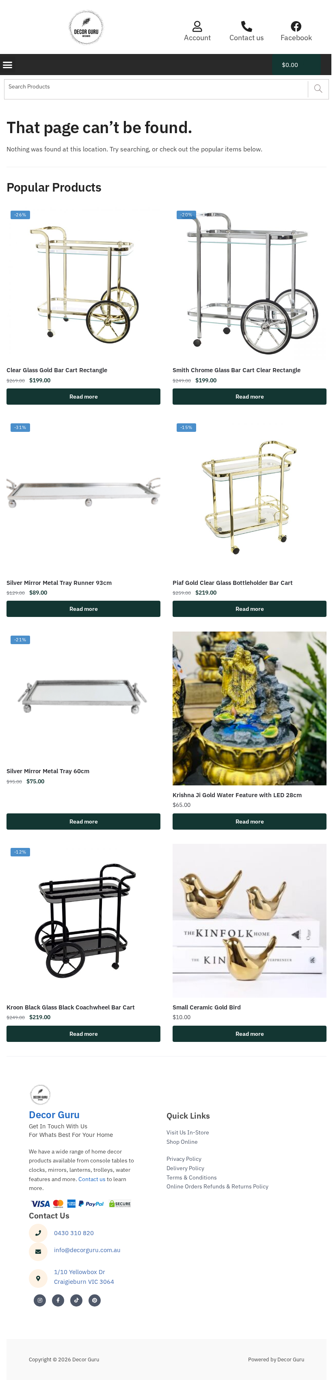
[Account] (197, 26)
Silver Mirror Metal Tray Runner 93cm (59, 582)
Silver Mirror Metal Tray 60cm (47, 771)
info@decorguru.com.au (87, 1250)
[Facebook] (296, 26)
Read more (83, 396)
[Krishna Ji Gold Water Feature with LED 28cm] (250, 708)
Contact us (246, 37)
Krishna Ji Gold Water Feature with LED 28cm (237, 795)
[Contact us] (246, 26)
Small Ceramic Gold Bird (207, 1007)
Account (197, 37)
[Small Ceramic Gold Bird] (250, 921)
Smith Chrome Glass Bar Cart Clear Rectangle (237, 370)
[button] (7, 64)
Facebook (296, 37)
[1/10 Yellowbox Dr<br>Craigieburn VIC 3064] (38, 1278)
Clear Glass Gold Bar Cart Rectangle (56, 370)
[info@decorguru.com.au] (38, 1251)
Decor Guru (54, 1114)
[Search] (318, 89)
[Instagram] (40, 1300)
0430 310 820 (74, 1233)
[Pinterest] (95, 1300)
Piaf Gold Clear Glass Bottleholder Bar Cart (233, 582)
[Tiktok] (76, 1300)
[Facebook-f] (58, 1300)
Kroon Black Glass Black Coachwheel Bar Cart (70, 1007)
